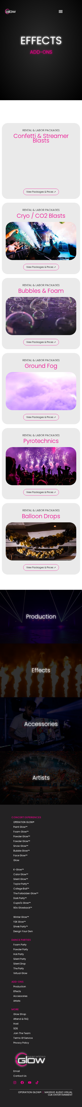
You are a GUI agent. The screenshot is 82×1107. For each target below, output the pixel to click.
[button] (60, 11)
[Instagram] (14, 1082)
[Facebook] (22, 1082)
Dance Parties (21, 940)
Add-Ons (17, 982)
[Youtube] (29, 1082)
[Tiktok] (37, 1082)
